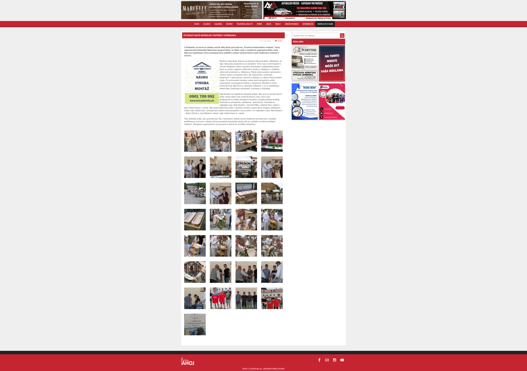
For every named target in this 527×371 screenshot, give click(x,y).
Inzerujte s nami (325, 24)
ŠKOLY (278, 24)
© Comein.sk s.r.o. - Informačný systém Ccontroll (266, 368)
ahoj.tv (245, 368)
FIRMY (259, 24)
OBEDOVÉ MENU (291, 24)
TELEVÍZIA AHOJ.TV (245, 24)
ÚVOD (196, 24)
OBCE (268, 24)
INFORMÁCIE (308, 24)
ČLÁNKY (206, 24)
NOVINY (229, 24)
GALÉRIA (218, 24)
